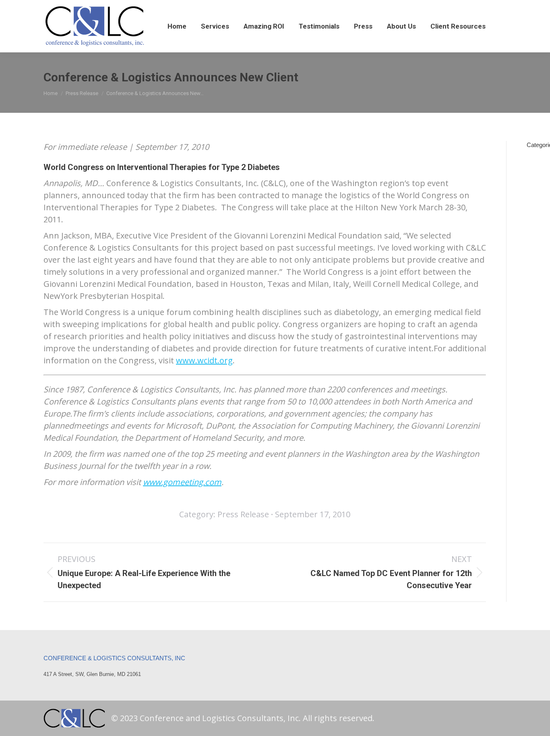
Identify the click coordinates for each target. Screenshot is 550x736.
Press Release (243, 514)
